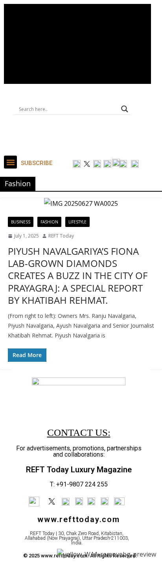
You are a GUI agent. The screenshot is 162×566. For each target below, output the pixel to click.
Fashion (49, 222)
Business (20, 222)
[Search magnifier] (124, 108)
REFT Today (61, 235)
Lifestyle (77, 222)
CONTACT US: (78, 432)
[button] (10, 162)
